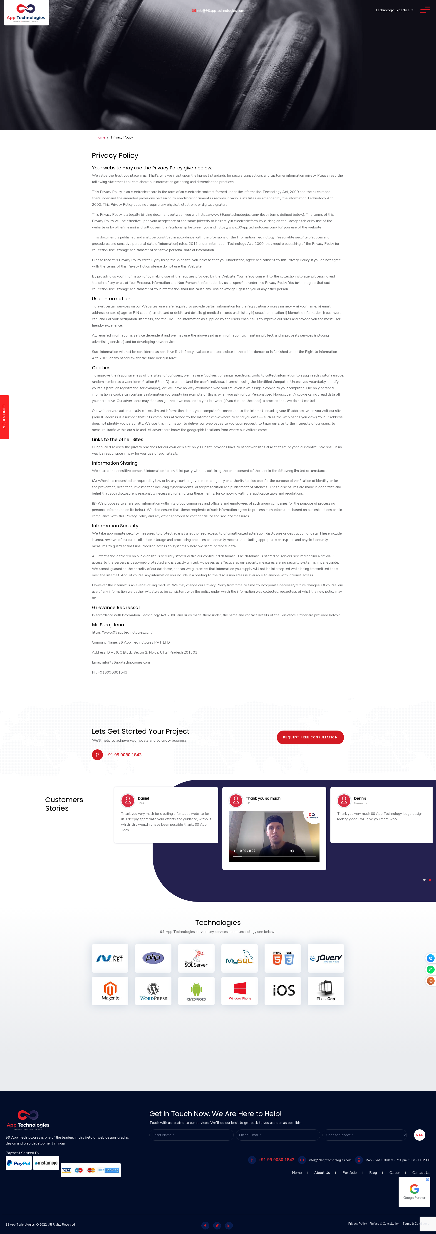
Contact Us (421, 1171)
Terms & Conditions (415, 1224)
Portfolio (349, 1171)
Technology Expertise (393, 10)
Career (394, 1171)
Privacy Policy (357, 1224)
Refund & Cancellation (384, 1224)
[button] (424, 879)
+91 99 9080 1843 (123, 755)
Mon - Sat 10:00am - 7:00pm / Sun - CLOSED (397, 1160)
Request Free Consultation (310, 737)
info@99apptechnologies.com (220, 10)
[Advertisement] (136, 1041)
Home (100, 137)
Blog (373, 1171)
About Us (322, 1171)
